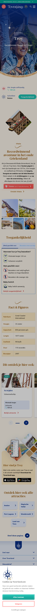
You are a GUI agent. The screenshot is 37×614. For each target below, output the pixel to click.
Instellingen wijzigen (18, 610)
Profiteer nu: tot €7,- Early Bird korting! (17, 1)
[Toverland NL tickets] (4, 7)
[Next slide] (26, 422)
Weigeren (18, 604)
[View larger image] (10, 208)
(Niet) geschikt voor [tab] (9, 245)
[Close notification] (33, 2)
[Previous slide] (11, 422)
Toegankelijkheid (27, 97)
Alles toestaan (18, 597)
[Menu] (34, 6)
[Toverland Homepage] (15, 7)
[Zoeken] (31, 6)
